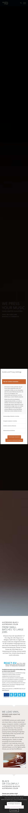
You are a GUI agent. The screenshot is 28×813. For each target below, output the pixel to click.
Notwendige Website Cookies (11, 416)
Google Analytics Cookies (10, 421)
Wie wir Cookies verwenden (10, 381)
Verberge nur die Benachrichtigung (14, 440)
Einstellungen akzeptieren (14, 437)
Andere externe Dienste (9, 426)
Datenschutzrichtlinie (9, 430)
